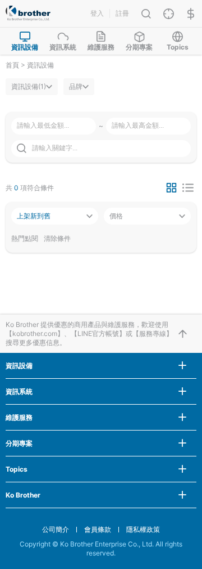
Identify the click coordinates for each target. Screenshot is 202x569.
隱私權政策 (143, 529)
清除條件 (57, 239)
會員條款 (97, 529)
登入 (97, 13)
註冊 (122, 13)
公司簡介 (55, 529)
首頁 (12, 65)
